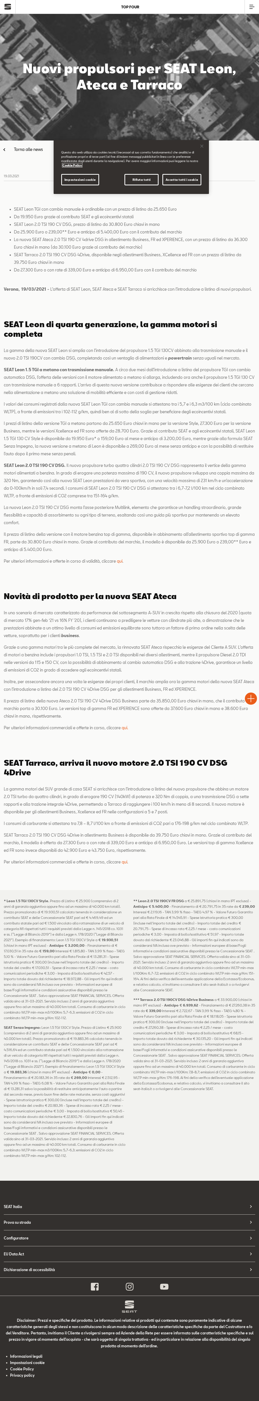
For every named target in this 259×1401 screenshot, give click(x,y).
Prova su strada (17, 1222)
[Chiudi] (201, 146)
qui (119, 561)
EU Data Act (14, 1254)
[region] (131, 167)
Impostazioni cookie (80, 179)
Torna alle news (28, 149)
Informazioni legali (26, 1356)
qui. (125, 727)
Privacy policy (22, 1375)
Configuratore (16, 1238)
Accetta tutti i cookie (182, 179)
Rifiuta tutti (142, 179)
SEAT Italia (13, 1207)
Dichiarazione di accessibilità (29, 1270)
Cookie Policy (22, 1369)
